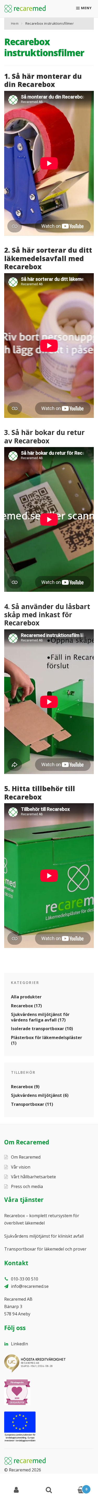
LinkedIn (19, 1344)
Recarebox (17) (26, 1006)
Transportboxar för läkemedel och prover (45, 1249)
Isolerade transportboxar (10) (42, 1028)
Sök (49, 1490)
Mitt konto (16, 1490)
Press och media (27, 1186)
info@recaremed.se (29, 1286)
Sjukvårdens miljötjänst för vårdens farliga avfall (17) (40, 1017)
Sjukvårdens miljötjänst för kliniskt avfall (44, 1236)
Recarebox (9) (25, 1087)
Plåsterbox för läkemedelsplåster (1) (46, 1040)
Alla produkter (26, 997)
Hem (15, 23)
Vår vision (20, 1167)
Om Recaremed (26, 1157)
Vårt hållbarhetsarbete (33, 1177)
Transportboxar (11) (32, 1104)
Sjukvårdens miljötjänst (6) (39, 1095)
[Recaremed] (25, 8)
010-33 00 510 (24, 1279)
